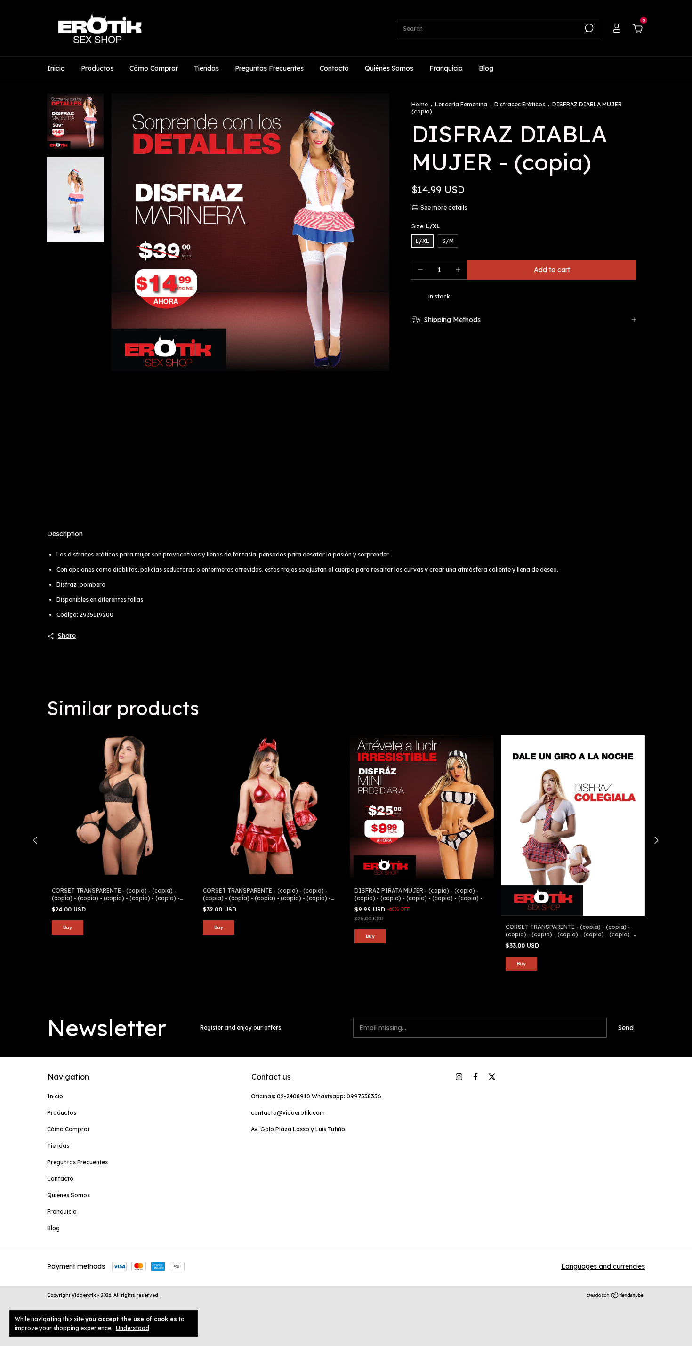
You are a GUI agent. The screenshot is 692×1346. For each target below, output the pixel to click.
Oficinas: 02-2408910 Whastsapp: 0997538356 (316, 1096)
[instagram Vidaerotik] (459, 1076)
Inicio (56, 68)
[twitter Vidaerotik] (492, 1076)
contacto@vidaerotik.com (288, 1112)
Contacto (334, 68)
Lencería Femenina (461, 104)
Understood (132, 1327)
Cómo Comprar (153, 68)
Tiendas (206, 68)
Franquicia (446, 68)
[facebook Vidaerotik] (475, 1076)
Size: (425, 226)
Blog (486, 68)
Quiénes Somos (389, 68)
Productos (97, 68)
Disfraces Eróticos (519, 104)
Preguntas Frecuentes (269, 68)
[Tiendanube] (615, 1296)
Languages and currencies (603, 1266)
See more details (443, 207)
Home (419, 104)
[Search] (588, 28)
